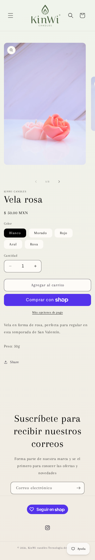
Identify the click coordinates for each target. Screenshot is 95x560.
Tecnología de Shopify (63, 548)
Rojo (63, 233)
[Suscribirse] (78, 488)
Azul (13, 244)
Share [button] (14, 362)
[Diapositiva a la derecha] (59, 181)
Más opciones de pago (47, 312)
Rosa (34, 244)
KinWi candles (38, 548)
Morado (40, 233)
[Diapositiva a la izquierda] (36, 181)
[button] (10, 15)
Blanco (15, 233)
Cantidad (10, 255)
